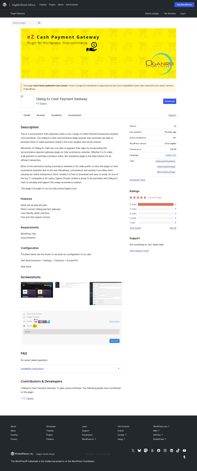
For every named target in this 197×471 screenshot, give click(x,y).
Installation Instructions (32, 368)
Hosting (14, 435)
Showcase (51, 426)
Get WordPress (184, 4)
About (13, 426)
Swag (121, 439)
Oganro (43, 103)
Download (169, 101)
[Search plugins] (39, 23)
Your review (135, 228)
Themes (50, 431)
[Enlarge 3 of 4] (118, 285)
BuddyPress (159, 439)
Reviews (41, 115)
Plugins (49, 435)
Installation (56, 115)
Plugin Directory (18, 13)
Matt (156, 431)
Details (27, 115)
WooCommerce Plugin (166, 172)
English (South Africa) (45, 454)
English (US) (171, 155)
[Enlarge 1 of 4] (49, 285)
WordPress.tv (89, 439)
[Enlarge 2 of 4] (83, 285)
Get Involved (123, 426)
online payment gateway (165, 161)
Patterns (50, 439)
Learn (84, 426)
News (13, 431)
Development (74, 115)
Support (172, 115)
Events (121, 431)
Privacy (14, 439)
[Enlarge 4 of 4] (118, 311)
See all (173, 228)
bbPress (158, 435)
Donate (122, 435)
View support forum (139, 250)
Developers (87, 435)
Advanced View (137, 179)
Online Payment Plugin (166, 167)
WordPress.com (161, 426)
